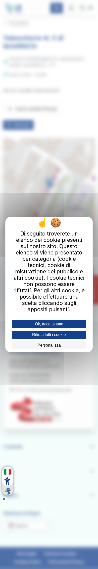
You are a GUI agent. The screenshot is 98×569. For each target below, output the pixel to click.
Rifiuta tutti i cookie (49, 334)
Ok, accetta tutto (49, 324)
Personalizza (49, 345)
